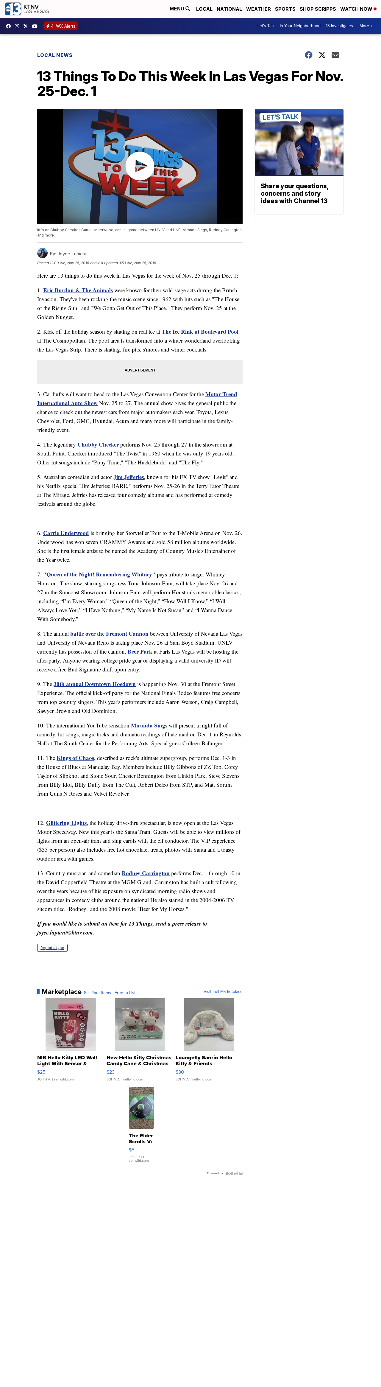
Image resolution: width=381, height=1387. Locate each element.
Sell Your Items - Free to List (109, 993)
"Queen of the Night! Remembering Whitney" (99, 574)
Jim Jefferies (128, 477)
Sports (285, 9)
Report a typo (52, 948)
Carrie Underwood (66, 533)
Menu (177, 8)
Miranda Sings (149, 725)
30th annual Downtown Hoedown (95, 684)
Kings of (68, 758)
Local (204, 9)
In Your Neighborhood (300, 26)
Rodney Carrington (146, 873)
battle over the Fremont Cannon (109, 633)
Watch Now (357, 9)
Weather (258, 9)
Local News (55, 55)
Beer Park (140, 651)
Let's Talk (265, 26)
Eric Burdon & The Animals (78, 290)
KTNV (27, 26)
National (229, 9)
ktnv (18, 26)
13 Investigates (339, 26)
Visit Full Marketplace (223, 992)
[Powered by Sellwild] (234, 1173)
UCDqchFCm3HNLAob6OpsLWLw (36, 26)
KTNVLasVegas (10, 26)
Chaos (86, 758)
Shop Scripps (318, 9)
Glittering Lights (66, 823)
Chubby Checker (98, 444)
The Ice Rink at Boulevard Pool (200, 331)
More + (366, 26)
